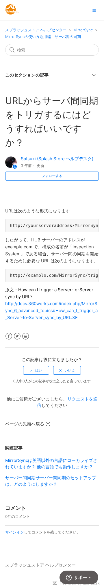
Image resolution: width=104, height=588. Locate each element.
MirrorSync (83, 30)
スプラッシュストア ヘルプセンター (35, 30)
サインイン (14, 532)
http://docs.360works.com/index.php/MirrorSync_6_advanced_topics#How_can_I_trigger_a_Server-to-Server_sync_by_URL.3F (51, 310)
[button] (94, 10)
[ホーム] (12, 13)
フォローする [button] (52, 176)
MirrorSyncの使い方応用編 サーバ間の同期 (43, 36)
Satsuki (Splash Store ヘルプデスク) (57, 158)
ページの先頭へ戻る (24, 424)
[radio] (36, 370)
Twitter (17, 336)
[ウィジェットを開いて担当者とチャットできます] (78, 578)
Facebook (8, 336)
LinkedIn (25, 336)
